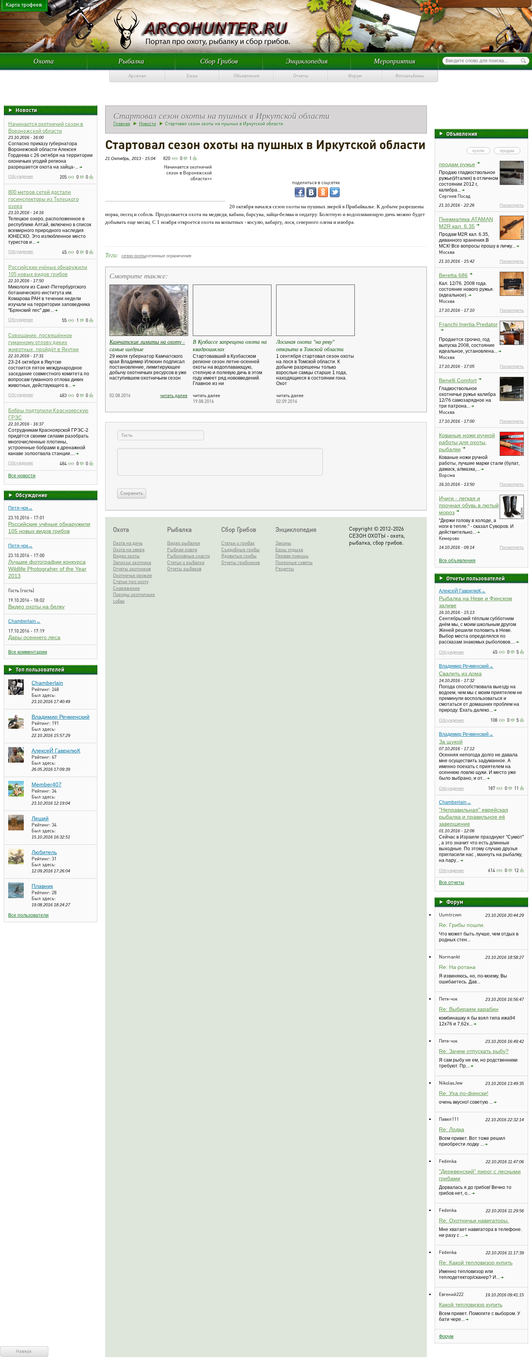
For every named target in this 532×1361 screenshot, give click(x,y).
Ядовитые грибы (239, 556)
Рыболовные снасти (188, 556)
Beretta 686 (453, 275)
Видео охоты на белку (36, 606)
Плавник (42, 886)
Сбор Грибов (219, 60)
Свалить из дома (460, 673)
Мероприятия (394, 60)
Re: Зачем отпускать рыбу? (474, 1051)
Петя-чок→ (20, 508)
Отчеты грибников (240, 562)
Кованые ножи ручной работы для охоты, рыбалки (467, 442)
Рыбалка (131, 60)
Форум (355, 76)
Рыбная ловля (182, 549)
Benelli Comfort (458, 380)
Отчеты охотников (132, 568)
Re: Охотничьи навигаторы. (474, 1220)
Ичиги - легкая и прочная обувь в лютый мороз (469, 505)
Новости (26, 109)
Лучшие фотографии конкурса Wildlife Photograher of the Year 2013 (47, 569)
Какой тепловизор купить (470, 1304)
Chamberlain (47, 683)
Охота (43, 60)
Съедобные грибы (240, 549)
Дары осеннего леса (34, 637)
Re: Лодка (451, 1129)
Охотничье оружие (132, 575)
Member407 (47, 784)
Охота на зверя (128, 549)
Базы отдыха (289, 549)
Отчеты (300, 76)
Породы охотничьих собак (134, 597)
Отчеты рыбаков (184, 568)
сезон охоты (134, 255)
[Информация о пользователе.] (16, 693)
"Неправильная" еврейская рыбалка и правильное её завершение (473, 817)
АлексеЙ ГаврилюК (56, 750)
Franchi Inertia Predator (468, 324)
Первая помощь (291, 556)
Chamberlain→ (24, 621)
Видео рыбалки (183, 543)
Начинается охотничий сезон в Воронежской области (45, 127)
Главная (121, 124)
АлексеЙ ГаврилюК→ (462, 591)
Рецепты (284, 568)
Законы (283, 543)
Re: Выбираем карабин (469, 1009)
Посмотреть (512, 205)
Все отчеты (451, 882)
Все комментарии (27, 652)
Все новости (21, 475)
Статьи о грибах (238, 543)
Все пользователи (28, 915)
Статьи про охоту (130, 581)
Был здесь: (44, 695)
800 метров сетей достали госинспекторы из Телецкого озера (43, 198)
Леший (40, 818)
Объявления (246, 76)
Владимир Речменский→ (466, 666)
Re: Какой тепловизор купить (476, 1262)
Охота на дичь (128, 543)
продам (507, 150)
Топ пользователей (40, 669)
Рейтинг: (42, 689)
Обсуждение (20, 176)
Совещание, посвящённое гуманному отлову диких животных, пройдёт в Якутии (43, 341)
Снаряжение (126, 588)
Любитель (44, 852)
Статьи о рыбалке (185, 562)
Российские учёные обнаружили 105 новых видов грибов (47, 270)
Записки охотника (132, 562)
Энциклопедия (307, 60)
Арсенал (137, 76)
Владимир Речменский (61, 717)
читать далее (173, 395)
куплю (478, 150)
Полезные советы (294, 562)
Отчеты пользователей (475, 578)
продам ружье (457, 164)
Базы (192, 76)
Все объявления (457, 560)
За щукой (451, 742)
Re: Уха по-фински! (463, 1093)
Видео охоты (126, 556)
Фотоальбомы (409, 76)
